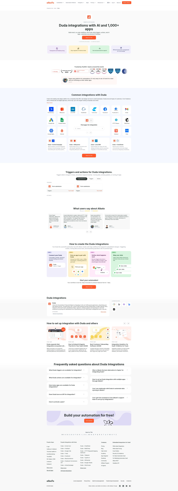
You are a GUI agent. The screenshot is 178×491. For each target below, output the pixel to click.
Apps (87, 2)
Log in (113, 2)
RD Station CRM (51, 459)
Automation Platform (71, 2)
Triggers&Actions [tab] (81, 178)
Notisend (49, 464)
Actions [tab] (99, 178)
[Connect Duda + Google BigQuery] (51, 131)
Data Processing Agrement (98, 480)
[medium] (129, 486)
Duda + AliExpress (85, 460)
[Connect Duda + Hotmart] (62, 131)
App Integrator (104, 456)
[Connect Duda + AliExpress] (62, 109)
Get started (89, 420)
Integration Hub (50, 8)
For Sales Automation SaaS (119, 456)
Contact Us (128, 480)
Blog (102, 448)
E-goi (48, 446)
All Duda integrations (66, 470)
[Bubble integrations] (119, 304)
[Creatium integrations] (124, 304)
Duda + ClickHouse (85, 465)
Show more (49, 102)
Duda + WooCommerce (67, 458)
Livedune (49, 461)
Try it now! (71, 190)
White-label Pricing (117, 448)
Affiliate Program (105, 463)
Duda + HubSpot (65, 448)
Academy (103, 453)
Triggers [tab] (91, 178)
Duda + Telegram (84, 455)
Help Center (104, 451)
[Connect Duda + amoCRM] (72, 109)
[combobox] (89, 128)
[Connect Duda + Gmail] (126, 109)
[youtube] (126, 486)
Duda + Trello (64, 453)
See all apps (50, 470)
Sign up (118, 2)
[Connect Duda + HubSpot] (116, 131)
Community (104, 460)
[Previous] (87, 231)
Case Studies (116, 451)
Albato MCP (115, 460)
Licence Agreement (77, 480)
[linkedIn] (123, 486)
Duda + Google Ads (66, 451)
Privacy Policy (87, 480)
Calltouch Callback (52, 449)
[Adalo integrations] (114, 304)
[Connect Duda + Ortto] (126, 131)
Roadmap (103, 458)
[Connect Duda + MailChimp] (126, 120)
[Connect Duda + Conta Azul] (94, 109)
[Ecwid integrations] (114, 309)
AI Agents (103, 465)
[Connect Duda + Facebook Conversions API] (115, 109)
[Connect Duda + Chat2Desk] (83, 109)
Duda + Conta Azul (66, 446)
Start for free (89, 37)
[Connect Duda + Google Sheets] (62, 120)
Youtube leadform (51, 451)
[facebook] (119, 486)
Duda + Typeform (85, 457)
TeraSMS (49, 456)
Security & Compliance (118, 453)
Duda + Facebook (65, 456)
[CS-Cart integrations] (129, 304)
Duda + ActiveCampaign (67, 465)
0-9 (62, 434)
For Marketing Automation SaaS (120, 458)
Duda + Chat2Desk (85, 446)
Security (122, 480)
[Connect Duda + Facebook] (105, 109)
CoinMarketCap (51, 454)
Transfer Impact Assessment (112, 480)
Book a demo (126, 2)
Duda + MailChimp (85, 448)
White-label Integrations (118, 446)
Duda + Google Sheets (86, 462)
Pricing (102, 446)
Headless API (116, 463)
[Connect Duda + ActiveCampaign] (51, 109)
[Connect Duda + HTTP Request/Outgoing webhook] (116, 120)
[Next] (90, 231)
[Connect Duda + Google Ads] (51, 120)
